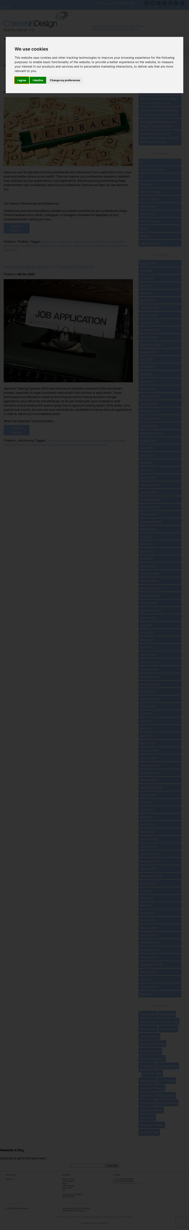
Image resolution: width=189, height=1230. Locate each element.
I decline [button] (38, 80)
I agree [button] (22, 80)
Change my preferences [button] (65, 80)
